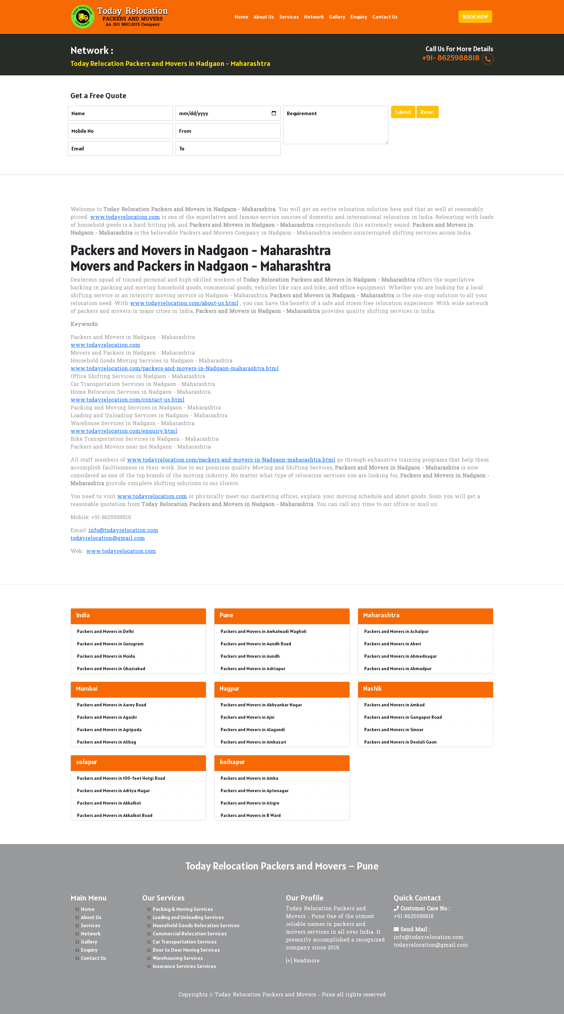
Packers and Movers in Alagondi (253, 729)
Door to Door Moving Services (186, 949)
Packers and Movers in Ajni (247, 717)
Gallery (337, 16)
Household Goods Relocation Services (196, 925)
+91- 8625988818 (450, 57)
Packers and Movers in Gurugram (110, 644)
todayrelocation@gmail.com (107, 539)
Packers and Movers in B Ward (251, 815)
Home (241, 16)
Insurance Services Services (184, 966)
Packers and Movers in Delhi (105, 631)
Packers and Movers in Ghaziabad (111, 668)
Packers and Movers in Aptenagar (255, 790)
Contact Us (385, 16)
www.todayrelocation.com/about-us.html (184, 304)
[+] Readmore (303, 961)
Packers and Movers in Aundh (250, 656)
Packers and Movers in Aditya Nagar (113, 790)
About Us (264, 16)
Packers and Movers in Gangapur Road (403, 717)
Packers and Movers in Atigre (250, 803)
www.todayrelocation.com (125, 218)
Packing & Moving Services (183, 909)
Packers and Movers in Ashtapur (253, 668)
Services (289, 16)
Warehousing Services (178, 958)
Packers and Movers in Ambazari (253, 742)
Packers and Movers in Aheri (392, 644)
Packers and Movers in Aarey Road (111, 705)
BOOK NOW (475, 16)
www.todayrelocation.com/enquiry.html (123, 432)
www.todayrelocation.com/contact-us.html (127, 400)
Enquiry (359, 16)
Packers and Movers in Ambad (394, 705)
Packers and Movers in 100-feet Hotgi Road (121, 778)
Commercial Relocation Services (190, 933)
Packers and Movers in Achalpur (396, 631)
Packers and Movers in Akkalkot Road (114, 815)
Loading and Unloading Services (188, 917)
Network (314, 16)
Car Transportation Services (185, 941)
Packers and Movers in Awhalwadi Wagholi (263, 631)
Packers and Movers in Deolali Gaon (400, 742)
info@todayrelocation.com (123, 531)
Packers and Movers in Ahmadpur (397, 668)
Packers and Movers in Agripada (109, 729)
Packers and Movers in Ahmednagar (400, 656)
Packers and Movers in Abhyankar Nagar (261, 705)
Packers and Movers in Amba (249, 778)
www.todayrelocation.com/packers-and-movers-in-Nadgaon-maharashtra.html (174, 369)
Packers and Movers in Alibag (106, 742)
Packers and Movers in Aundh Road (256, 644)
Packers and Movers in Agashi (107, 717)
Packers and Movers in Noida (106, 656)
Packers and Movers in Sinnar (393, 729)
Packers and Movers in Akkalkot (109, 803)
